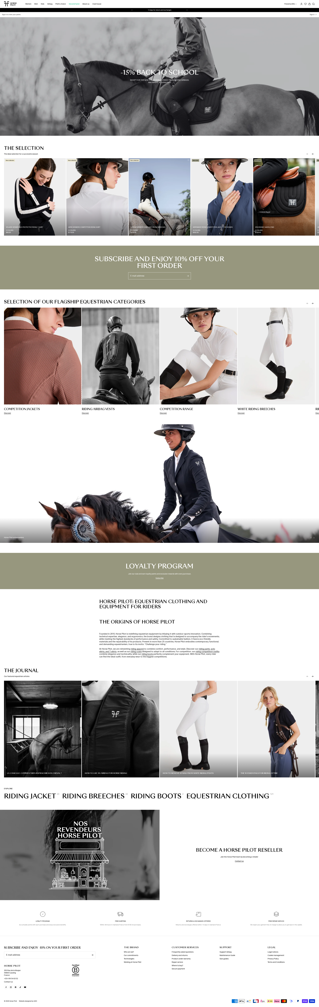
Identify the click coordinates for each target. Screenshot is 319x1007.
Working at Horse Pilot (132, 962)
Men (36, 4)
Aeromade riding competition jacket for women (213, 227)
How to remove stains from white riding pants (188, 773)
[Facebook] (6, 987)
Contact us (239, 861)
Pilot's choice (60, 4)
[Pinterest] (16, 987)
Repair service (177, 962)
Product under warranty (181, 959)
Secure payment (178, 969)
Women (28, 4)
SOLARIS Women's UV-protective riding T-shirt (24, 227)
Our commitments (131, 955)
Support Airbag (226, 952)
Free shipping (120, 921)
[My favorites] (64, 160)
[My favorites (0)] (305, 4)
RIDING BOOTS (156, 796)
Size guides (224, 959)
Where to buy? (177, 965)
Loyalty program (43, 921)
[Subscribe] (187, 275)
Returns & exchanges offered (198, 921)
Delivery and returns (180, 955)
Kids (42, 4)
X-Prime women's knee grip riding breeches (148, 227)
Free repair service (276, 921)
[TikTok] (20, 987)
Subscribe (160, 578)
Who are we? (129, 952)
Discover (7, 413)
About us (85, 4)
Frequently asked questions (183, 952)
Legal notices (273, 952)
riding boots (147, 654)
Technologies (129, 959)
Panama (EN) (289, 4)
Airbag (49, 4)
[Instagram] (11, 987)
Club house (96, 4)
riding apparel (137, 649)
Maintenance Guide (227, 955)
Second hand (74, 4)
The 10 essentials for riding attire (259, 773)
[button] (307, 153)
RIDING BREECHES (93, 796)
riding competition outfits (207, 652)
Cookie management (276, 955)
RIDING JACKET (30, 796)
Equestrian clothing (227, 796)
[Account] (301, 4)
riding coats (136, 652)
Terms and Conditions (276, 962)
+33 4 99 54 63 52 (11, 978)
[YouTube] (25, 987)
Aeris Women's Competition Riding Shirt (84, 227)
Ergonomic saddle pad (264, 227)
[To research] (313, 4)
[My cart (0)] (309, 4)
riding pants (204, 649)
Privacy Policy (273, 959)
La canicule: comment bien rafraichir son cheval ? (34, 773)
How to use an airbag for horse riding (106, 773)
